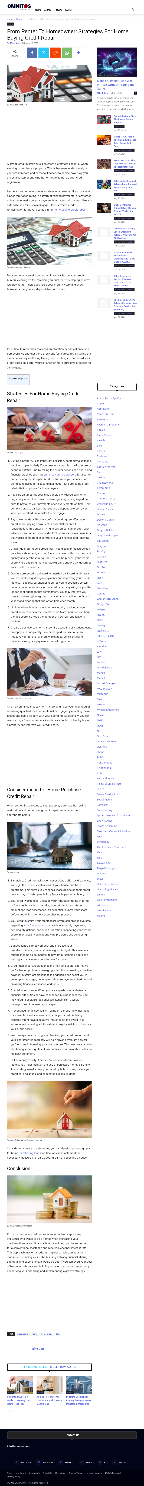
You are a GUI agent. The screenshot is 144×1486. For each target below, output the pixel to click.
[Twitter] (43, 53)
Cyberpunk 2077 (106, 503)
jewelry (101, 625)
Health (101, 614)
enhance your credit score (60, 474)
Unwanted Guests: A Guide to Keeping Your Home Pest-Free (18, 1400)
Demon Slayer (105, 509)
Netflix (100, 720)
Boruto (101, 451)
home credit (46, 1333)
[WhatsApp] (67, 53)
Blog (99, 445)
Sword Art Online (107, 826)
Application (103, 408)
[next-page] (15, 1411)
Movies (101, 704)
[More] (78, 53)
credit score (22, 1333)
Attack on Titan (105, 414)
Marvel (101, 678)
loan (58, 1333)
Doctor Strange (105, 519)
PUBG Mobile (104, 762)
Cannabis (102, 461)
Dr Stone (102, 525)
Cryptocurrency (106, 498)
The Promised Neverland (111, 847)
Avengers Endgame (108, 424)
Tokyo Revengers (107, 868)
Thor (99, 852)
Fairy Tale (102, 546)
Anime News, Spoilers (107, 75)
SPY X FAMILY (104, 820)
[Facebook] (32, 53)
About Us (47, 1472)
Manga (101, 672)
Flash (100, 577)
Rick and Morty (105, 778)
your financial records (37, 925)
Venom (101, 894)
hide (24, 378)
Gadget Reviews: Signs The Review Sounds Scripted (125, 119)
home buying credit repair (69, 209)
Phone (100, 752)
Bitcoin (101, 429)
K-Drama (102, 641)
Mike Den (14, 43)
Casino (101, 477)
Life (99, 657)
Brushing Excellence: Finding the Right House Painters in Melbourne (78, 1400)
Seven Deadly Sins (107, 794)
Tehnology (119, 126)
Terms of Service (93, 1472)
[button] (133, 9)
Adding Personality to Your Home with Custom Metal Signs (49, 1400)
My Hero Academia (108, 709)
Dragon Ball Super (107, 535)
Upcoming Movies (107, 889)
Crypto (101, 493)
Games (68, 9)
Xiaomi (101, 915)
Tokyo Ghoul (104, 863)
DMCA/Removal (113, 1472)
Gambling (102, 588)
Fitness (101, 572)
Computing (103, 488)
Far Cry (101, 551)
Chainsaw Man (105, 482)
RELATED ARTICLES (34, 1367)
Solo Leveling (104, 810)
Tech (100, 836)
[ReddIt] (55, 53)
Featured (102, 562)
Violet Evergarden (107, 900)
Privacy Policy (13, 1476)
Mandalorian (104, 667)
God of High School (108, 598)
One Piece (103, 736)
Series (100, 789)
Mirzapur (102, 694)
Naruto (101, 715)
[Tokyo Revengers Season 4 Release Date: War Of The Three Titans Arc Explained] (104, 279)
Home (38, 9)
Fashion (101, 556)
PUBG (100, 757)
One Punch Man (106, 741)
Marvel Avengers (107, 683)
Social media (104, 799)
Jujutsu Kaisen (105, 635)
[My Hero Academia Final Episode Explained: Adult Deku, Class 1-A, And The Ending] (104, 256)
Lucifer (101, 662)
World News (104, 910)
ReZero (101, 773)
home (34, 1333)
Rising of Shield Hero (109, 783)
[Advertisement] (49, 135)
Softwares (103, 804)
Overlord (102, 746)
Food (100, 583)
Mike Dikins (102, 93)
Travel (100, 878)
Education (103, 540)
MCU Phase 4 (104, 688)
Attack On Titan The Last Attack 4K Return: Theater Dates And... (125, 163)
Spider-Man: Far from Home (113, 815)
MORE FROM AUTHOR (64, 1367)
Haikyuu (101, 609)
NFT (99, 731)
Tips (99, 857)
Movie (100, 699)
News (59, 9)
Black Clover (104, 435)
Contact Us (34, 1472)
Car (99, 472)
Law (99, 651)
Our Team (21, 1472)
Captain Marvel (106, 466)
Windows (102, 905)
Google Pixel (104, 604)
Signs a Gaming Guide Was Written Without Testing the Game (115, 84)
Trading (101, 873)
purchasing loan (29, 1153)
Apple (100, 403)
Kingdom (102, 646)
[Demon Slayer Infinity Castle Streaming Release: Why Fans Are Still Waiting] (104, 232)
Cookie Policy (75, 1472)
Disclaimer (60, 1472)
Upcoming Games (107, 884)
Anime (47, 9)
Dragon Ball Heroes (108, 530)
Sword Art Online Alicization (113, 831)
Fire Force (102, 567)
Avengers (102, 419)
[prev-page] (9, 1411)
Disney (101, 514)
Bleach (101, 440)
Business (102, 456)
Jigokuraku (103, 630)
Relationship (104, 767)
